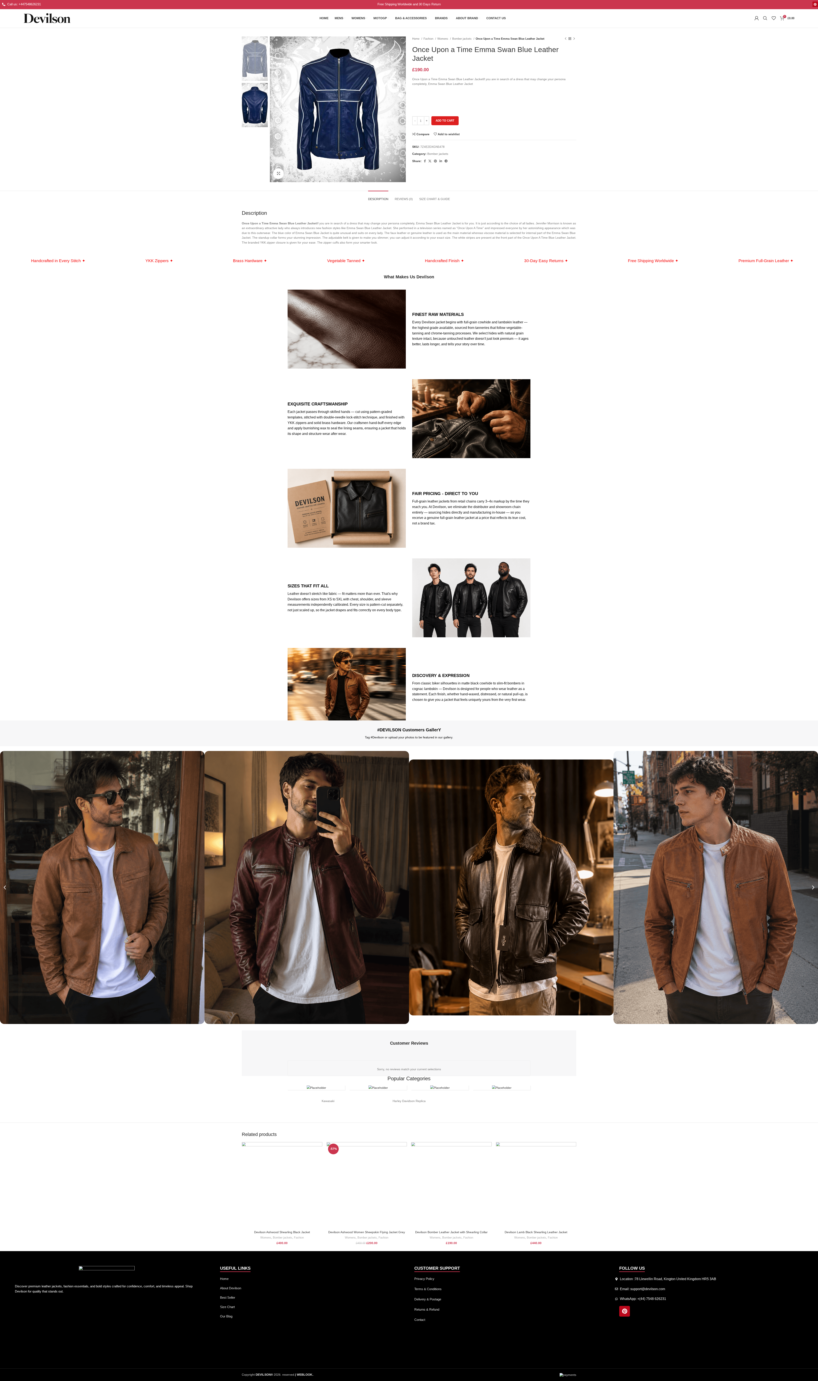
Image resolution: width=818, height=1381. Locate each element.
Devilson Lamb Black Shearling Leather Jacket (536, 1232)
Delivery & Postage (427, 1299)
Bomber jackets (462, 38)
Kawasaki (328, 1101)
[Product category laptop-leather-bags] (378, 1087)
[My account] (756, 18)
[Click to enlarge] (278, 173)
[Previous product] (565, 39)
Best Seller (227, 1297)
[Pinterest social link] (435, 161)
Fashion (428, 38)
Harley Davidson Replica (409, 1101)
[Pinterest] (815, 4)
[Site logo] (47, 18)
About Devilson (230, 1288)
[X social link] (430, 161)
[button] (4, 887)
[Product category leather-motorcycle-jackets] (316, 1087)
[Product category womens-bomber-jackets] (440, 1087)
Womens (443, 38)
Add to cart (445, 120)
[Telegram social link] (446, 161)
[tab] (378, 197)
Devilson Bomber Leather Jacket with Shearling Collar (451, 1232)
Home (416, 38)
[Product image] (282, 1185)
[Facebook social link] (425, 161)
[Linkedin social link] (440, 161)
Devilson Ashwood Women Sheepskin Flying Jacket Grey (366, 1232)
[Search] (765, 18)
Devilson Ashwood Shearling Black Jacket (282, 1232)
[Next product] (574, 39)
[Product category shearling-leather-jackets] (501, 1087)
